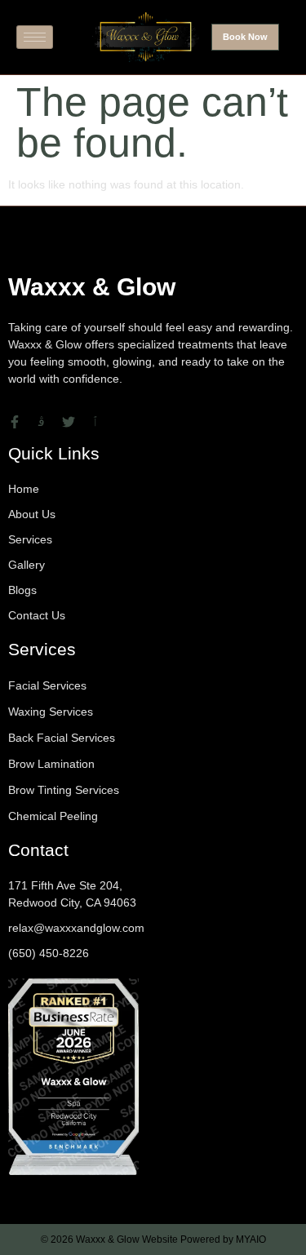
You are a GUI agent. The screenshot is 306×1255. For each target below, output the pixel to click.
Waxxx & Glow (91, 286)
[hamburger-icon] (34, 37)
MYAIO (251, 1239)
